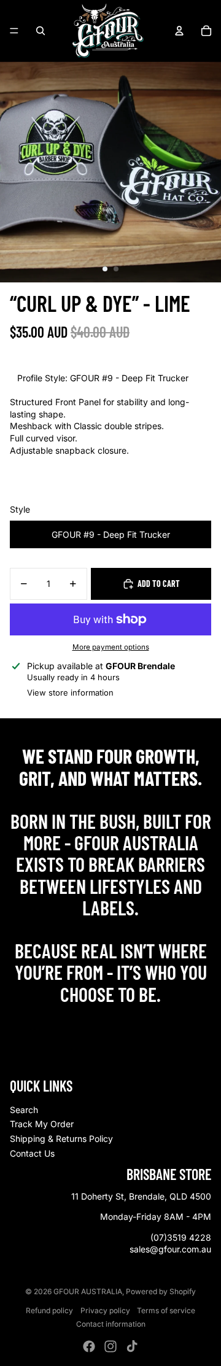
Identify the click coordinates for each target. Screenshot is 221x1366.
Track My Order (42, 1124)
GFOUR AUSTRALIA (87, 1291)
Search (24, 1109)
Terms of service (166, 1310)
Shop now (111, 1020)
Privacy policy (105, 1310)
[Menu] (14, 31)
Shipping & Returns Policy (61, 1138)
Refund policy (49, 1310)
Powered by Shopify (161, 1291)
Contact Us (32, 1153)
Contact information (110, 1324)
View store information (70, 692)
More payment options (110, 647)
